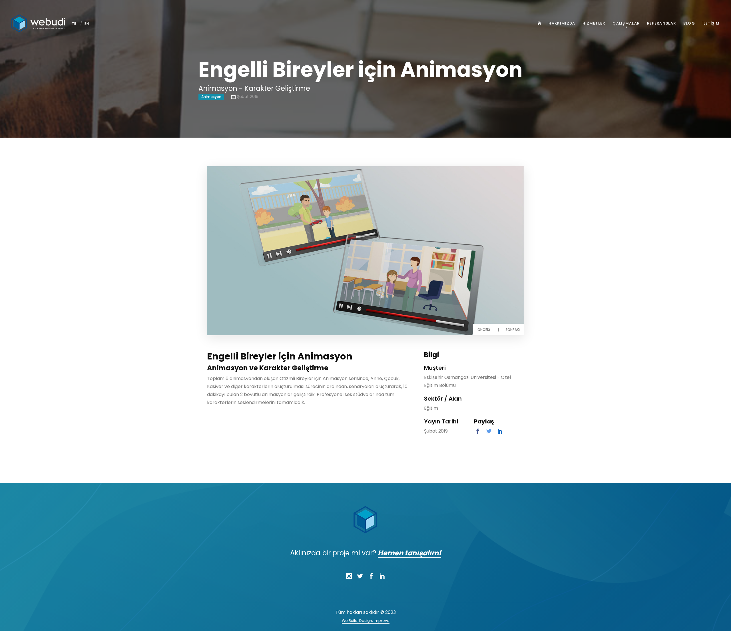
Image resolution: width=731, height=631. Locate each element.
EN (87, 23)
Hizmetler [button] (594, 23)
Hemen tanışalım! (409, 553)
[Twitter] (360, 576)
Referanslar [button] (661, 23)
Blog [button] (689, 23)
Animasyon (211, 96)
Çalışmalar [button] (626, 23)
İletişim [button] (711, 23)
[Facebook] (371, 576)
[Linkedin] (382, 576)
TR (74, 23)
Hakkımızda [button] (562, 23)
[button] (538, 23)
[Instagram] (348, 576)
